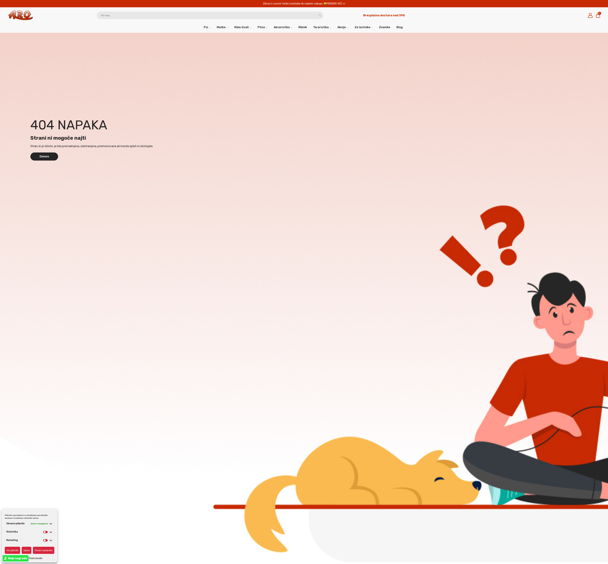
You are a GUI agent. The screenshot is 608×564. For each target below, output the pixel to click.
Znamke (384, 27)
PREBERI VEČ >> (336, 3)
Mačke (221, 27)
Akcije (341, 27)
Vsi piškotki (12, 550)
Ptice (261, 27)
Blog (399, 27)
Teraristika (321, 27)
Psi (206, 27)
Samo (26, 550)
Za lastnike (362, 27)
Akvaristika (282, 27)
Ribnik (302, 27)
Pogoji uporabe (35, 558)
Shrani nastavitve (44, 550)
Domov (44, 156)
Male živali (241, 27)
